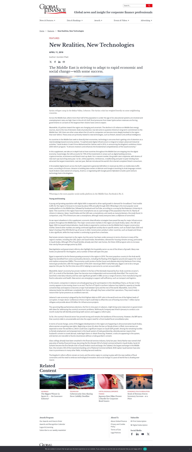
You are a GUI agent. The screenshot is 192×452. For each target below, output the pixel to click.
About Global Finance (119, 421)
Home (42, 31)
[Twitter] (51, 62)
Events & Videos (120, 20)
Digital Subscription (140, 425)
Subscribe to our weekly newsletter (53, 430)
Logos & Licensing (46, 427)
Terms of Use (116, 430)
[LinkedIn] (60, 62)
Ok (145, 449)
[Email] (64, 62)
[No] (189, 449)
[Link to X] (148, 434)
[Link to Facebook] (132, 434)
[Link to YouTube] (143, 434)
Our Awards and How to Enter (51, 421)
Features (51, 31)
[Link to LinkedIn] (137, 434)
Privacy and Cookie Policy (118, 425)
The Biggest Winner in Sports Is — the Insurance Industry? (51, 396)
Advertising (145, 20)
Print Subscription (139, 421)
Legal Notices (116, 433)
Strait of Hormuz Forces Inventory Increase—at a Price (138, 396)
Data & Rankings (74, 20)
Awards (97, 20)
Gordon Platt (62, 57)
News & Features (46, 20)
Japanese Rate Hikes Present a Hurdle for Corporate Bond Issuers (110, 398)
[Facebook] (56, 62)
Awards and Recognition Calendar (52, 424)
